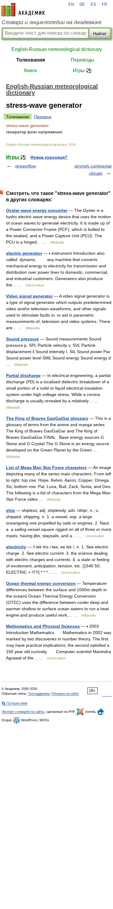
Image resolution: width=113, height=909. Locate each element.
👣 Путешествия (14, 703)
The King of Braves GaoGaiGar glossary (47, 418)
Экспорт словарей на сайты (23, 711)
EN (71, 4)
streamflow (25, 166)
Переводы (82, 59)
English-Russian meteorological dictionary (56, 49)
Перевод (42, 116)
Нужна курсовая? (48, 157)
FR (104, 4)
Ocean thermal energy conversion (41, 583)
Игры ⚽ (82, 70)
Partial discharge (23, 375)
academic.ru (23, 9)
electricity (16, 546)
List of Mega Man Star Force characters (46, 467)
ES (93, 4)
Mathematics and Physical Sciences (43, 626)
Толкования (30, 59)
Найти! (99, 33)
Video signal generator (29, 296)
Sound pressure (22, 338)
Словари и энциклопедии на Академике (52, 22)
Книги (30, 70)
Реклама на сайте (65, 693)
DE (82, 4)
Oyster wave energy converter (36, 210)
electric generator (24, 253)
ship (10, 510)
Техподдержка (39, 693)
